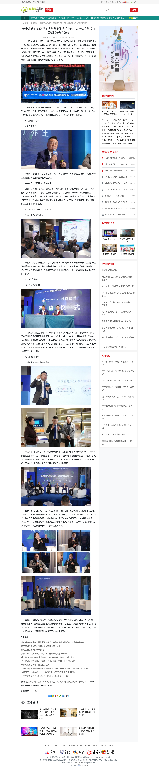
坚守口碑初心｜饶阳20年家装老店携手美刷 (119, 140)
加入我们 (56, 745)
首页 (25, 18)
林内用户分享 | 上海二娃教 (113, 196)
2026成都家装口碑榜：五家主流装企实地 (118, 417)
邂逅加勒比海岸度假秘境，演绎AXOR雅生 (118, 143)
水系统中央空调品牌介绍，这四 (114, 208)
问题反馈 (96, 745)
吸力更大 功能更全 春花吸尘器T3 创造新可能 (86, 731)
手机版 (105, 2)
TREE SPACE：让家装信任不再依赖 (116, 137)
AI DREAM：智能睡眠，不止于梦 (116, 434)
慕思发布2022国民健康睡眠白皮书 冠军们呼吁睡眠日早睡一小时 (47, 657)
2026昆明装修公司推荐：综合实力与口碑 (118, 388)
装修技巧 (112, 18)
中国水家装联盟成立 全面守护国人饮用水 (118, 338)
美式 (86, 18)
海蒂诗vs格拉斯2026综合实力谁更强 (117, 381)
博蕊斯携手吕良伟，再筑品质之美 (35, 665)
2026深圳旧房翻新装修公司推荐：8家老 (117, 442)
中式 (77, 18)
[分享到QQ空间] (52, 696)
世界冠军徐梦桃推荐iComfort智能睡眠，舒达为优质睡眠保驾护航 (48, 672)
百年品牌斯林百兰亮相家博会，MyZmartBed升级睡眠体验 (45, 676)
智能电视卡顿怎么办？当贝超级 (114, 202)
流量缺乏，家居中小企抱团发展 (114, 177)
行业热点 (43, 18)
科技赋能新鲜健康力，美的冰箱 (114, 164)
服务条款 (80, 745)
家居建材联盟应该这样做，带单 (114, 171)
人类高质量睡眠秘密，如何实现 (114, 183)
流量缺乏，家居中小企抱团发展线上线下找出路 (87, 712)
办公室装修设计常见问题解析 (114, 347)
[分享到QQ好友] (67, 696)
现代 (72, 18)
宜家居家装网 (51, 38)
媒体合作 (64, 745)
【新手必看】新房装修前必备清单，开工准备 (118, 303)
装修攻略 (95, 18)
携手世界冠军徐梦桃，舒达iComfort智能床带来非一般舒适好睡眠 (48, 661)
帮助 (120, 2)
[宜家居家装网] (32, 10)
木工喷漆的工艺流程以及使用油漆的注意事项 (118, 278)
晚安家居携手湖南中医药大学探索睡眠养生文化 (40, 646)
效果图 (62, 18)
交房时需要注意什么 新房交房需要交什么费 (118, 329)
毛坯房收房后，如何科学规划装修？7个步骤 (118, 313)
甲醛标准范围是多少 (110, 270)
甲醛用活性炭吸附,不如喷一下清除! (116, 321)
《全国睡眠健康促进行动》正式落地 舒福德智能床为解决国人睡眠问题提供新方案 (55, 669)
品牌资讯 (52, 18)
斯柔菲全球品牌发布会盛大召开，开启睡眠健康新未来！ (44, 654)
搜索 (113, 2)
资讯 (49, 9)
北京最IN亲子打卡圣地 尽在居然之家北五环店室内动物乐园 (48, 731)
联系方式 (103, 745)
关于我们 (48, 745)
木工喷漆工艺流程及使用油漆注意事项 (118, 286)
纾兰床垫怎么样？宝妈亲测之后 (115, 215)
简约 (67, 18)
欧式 (81, 18)
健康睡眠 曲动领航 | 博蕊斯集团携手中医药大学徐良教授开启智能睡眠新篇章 (53, 642)
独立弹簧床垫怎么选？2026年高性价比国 (118, 130)
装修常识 (104, 18)
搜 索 (134, 10)
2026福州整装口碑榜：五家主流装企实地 (118, 363)
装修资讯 (35, 18)
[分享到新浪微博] (56, 696)
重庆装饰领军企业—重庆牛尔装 (114, 189)
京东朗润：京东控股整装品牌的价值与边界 (118, 123)
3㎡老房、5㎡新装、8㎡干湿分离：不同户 (118, 120)
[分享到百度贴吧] (63, 696)
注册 (43, 2)
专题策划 (133, 17)
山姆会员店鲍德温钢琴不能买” (114, 158)
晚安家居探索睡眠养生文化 (32, 650)
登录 (39, 2)
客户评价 (88, 745)
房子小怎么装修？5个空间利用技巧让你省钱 (118, 294)
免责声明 (72, 745)
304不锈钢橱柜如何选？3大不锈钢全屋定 (118, 133)
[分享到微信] (60, 696)
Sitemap (111, 745)
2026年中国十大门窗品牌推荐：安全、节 (118, 127)
